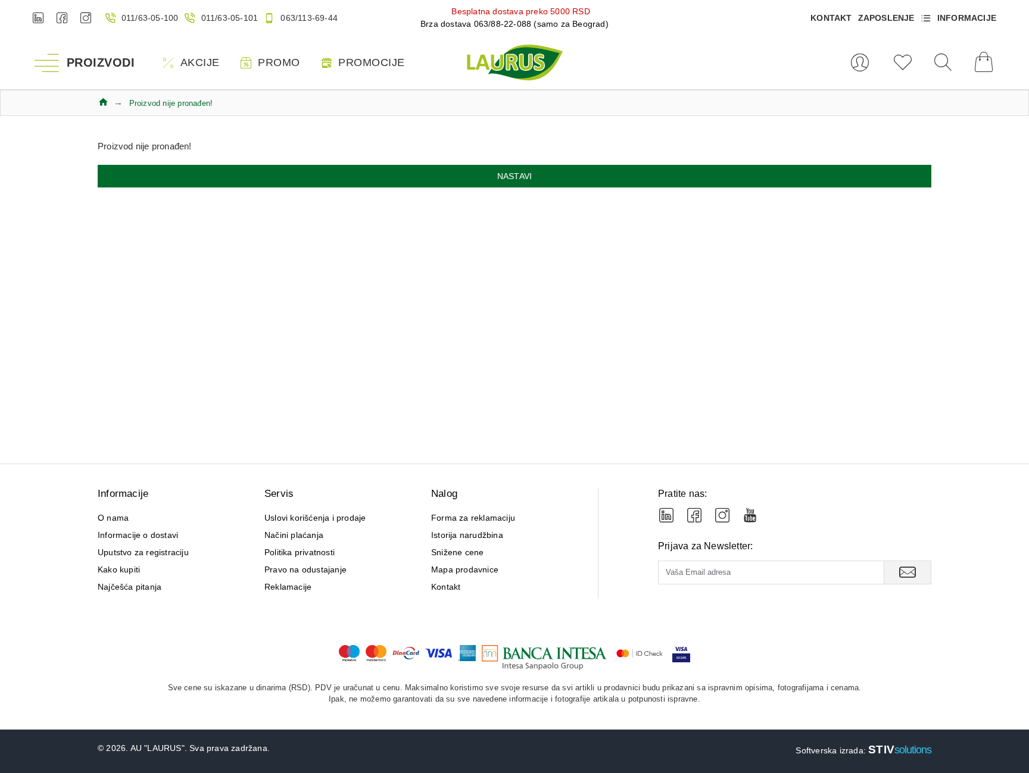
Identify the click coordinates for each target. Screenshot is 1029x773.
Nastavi (514, 176)
